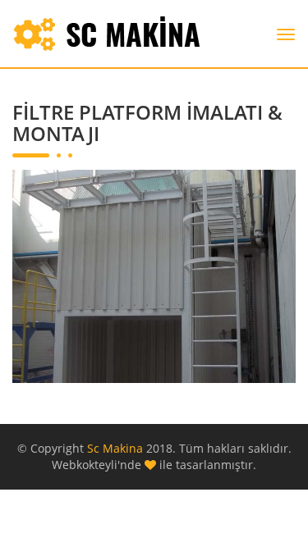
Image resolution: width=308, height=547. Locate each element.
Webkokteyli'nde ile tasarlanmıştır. (154, 464)
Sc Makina (116, 448)
